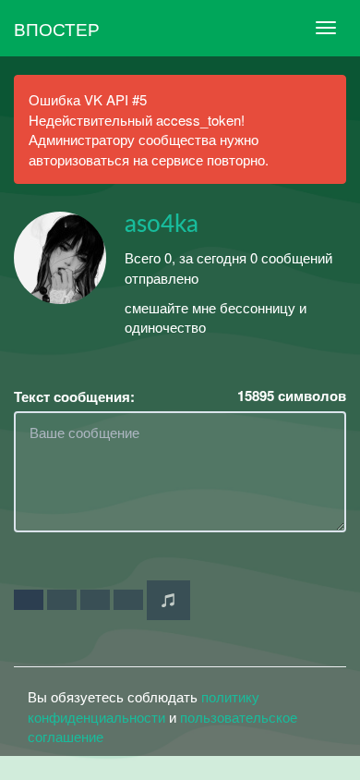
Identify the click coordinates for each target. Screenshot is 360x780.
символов (291, 396)
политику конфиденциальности (143, 706)
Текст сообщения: (74, 397)
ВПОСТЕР (57, 28)
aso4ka (161, 225)
